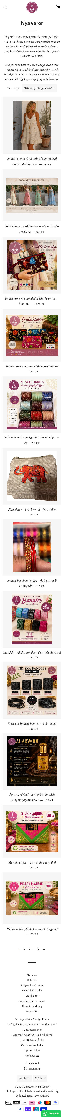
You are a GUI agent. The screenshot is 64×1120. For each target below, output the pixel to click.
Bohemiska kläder (32, 990)
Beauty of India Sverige (37, 1086)
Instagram (34, 1068)
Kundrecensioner (32, 1029)
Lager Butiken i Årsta (32, 1040)
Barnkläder (32, 995)
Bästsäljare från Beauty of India (32, 1019)
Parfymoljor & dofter (32, 985)
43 (37, 949)
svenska (23, 1078)
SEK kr (38, 1078)
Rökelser (32, 980)
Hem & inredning (32, 1006)
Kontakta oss (32, 1055)
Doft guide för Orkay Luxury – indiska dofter (32, 1024)
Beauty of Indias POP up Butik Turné (32, 1034)
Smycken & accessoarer (32, 1001)
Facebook (33, 1063)
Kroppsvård (32, 1011)
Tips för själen (32, 1050)
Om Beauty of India (32, 1045)
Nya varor (32, 975)
